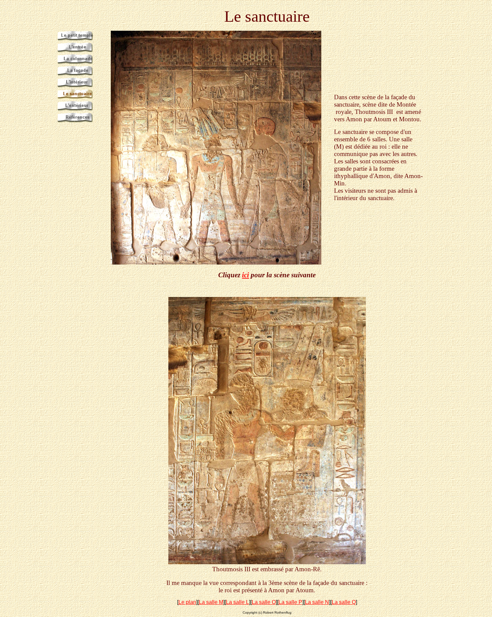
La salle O (264, 602)
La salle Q (344, 602)
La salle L (237, 602)
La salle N (317, 602)
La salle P (290, 602)
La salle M (211, 602)
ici (245, 275)
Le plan (187, 602)
